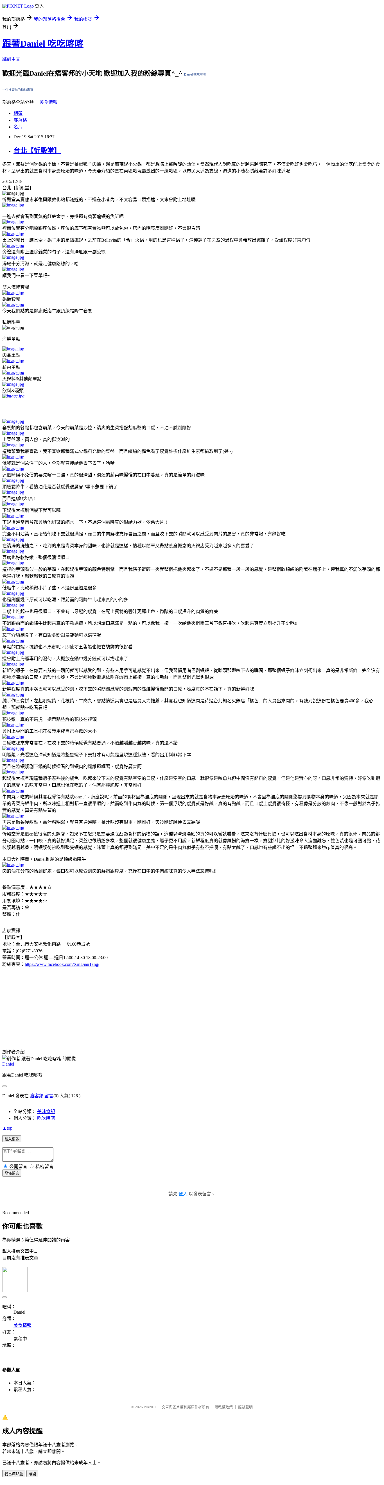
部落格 (20, 120)
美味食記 (46, 1111)
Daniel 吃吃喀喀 (195, 74)
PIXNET (150, 1407)
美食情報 (48, 102)
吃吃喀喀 (46, 1118)
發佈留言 (11, 1173)
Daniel (8, 1064)
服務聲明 (245, 1407)
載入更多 (11, 1139)
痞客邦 (36, 1095)
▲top (7, 1128)
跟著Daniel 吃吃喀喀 (42, 43)
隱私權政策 (223, 1407)
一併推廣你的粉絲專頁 (17, 90)
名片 (17, 126)
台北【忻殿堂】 (37, 150)
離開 (32, 1474)
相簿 (17, 113)
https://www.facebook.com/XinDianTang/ (62, 964)
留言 (48, 1095)
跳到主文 (11, 59)
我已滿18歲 (13, 1474)
